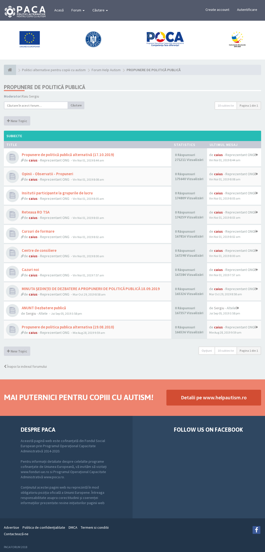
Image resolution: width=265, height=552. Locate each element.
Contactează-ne (16, 534)
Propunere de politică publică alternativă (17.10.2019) (67, 154)
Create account (217, 9)
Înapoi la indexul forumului (26, 366)
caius (33, 160)
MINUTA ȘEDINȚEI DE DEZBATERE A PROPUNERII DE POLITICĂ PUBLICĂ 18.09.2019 (90, 288)
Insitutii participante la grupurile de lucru (57, 192)
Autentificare (247, 9)
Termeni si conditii (95, 527)
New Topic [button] (18, 121)
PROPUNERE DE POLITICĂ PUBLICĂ (44, 87)
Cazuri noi (30, 269)
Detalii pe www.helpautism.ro (214, 397)
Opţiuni (207, 350)
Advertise (11, 527)
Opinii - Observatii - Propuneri (47, 173)
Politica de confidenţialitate (44, 527)
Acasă (59, 10)
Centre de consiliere (38, 250)
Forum (76, 10)
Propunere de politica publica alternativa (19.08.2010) (67, 327)
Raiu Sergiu (30, 96)
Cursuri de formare (37, 231)
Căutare (98, 10)
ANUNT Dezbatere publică (43, 307)
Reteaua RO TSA (35, 212)
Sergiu (31, 313)
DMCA (73, 527)
